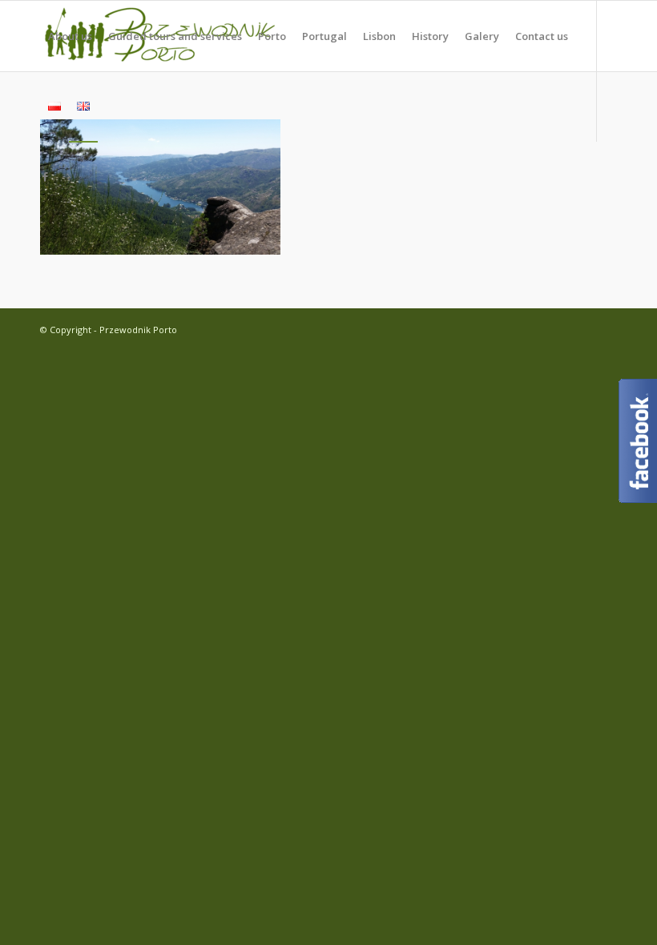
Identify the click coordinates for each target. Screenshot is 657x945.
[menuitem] (70, 36)
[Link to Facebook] (45, 176)
